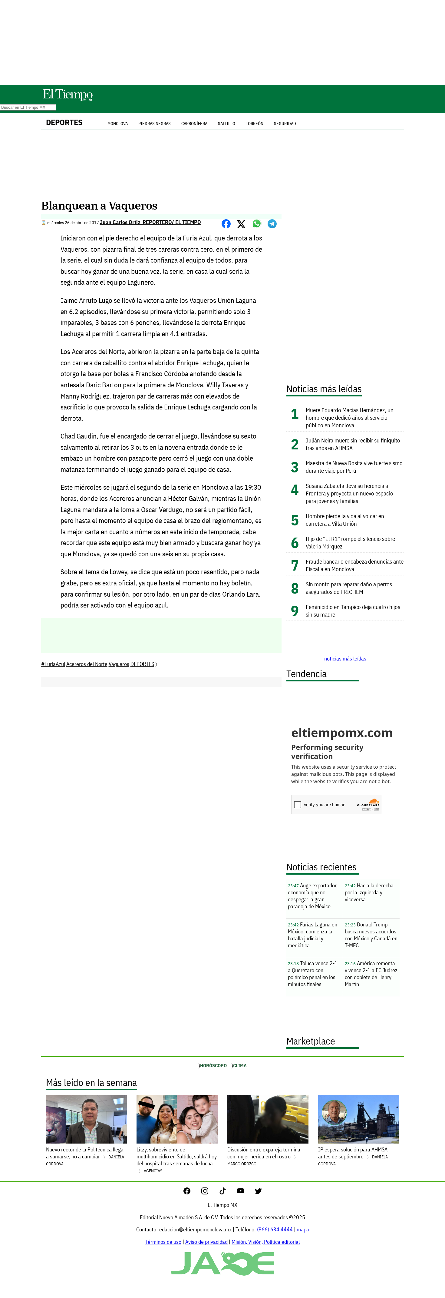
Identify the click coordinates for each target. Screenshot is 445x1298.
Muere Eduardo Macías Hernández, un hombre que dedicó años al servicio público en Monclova (350, 417)
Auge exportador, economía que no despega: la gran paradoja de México (313, 896)
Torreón (254, 123)
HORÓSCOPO (213, 1065)
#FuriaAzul (53, 664)
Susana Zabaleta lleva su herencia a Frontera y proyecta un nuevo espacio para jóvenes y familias (349, 493)
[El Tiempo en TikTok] (227, 1192)
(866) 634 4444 (275, 1229)
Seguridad (285, 123)
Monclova (117, 123)
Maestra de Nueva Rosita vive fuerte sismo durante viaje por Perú (354, 466)
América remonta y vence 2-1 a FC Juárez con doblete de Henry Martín (371, 974)
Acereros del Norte (86, 664)
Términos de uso (163, 1241)
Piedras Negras (154, 123)
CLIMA (240, 1065)
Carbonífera (194, 123)
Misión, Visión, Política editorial (266, 1241)
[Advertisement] (222, 42)
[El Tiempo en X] (258, 1192)
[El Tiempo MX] (67, 99)
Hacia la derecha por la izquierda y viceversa (369, 892)
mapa (303, 1229)
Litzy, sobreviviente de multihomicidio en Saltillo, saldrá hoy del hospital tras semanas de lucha (177, 1160)
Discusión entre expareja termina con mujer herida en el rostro (263, 1156)
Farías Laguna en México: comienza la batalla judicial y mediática (312, 935)
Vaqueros (119, 664)
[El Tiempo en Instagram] (209, 1192)
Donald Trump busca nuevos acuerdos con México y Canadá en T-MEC (371, 935)
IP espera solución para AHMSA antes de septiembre (353, 1156)
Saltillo (226, 123)
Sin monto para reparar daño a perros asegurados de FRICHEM (349, 587)
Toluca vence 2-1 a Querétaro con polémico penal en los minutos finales (313, 974)
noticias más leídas (345, 658)
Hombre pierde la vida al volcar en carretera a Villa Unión (345, 519)
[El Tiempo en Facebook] (191, 1192)
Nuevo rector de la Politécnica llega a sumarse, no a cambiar (85, 1156)
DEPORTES (64, 122)
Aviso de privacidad (206, 1241)
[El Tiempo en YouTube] (245, 1192)
